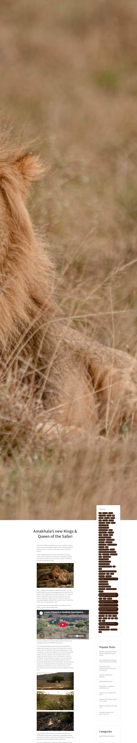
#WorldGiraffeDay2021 (105, 681)
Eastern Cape (107, 518)
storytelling (109, 598)
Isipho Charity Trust (103, 532)
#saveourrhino (108, 576)
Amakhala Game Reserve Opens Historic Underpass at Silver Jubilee (108, 653)
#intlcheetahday (102, 589)
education (113, 522)
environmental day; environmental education (107, 571)
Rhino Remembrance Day (103, 559)
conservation (105, 520)
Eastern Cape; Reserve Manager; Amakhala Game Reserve (108, 613)
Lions (112, 618)
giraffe (100, 631)
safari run (105, 618)
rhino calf (108, 522)
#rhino (108, 573)
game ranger (105, 535)
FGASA (100, 520)
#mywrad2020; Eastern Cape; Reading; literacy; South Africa (107, 605)
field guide (113, 518)
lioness (116, 618)
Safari (100, 513)
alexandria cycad (109, 542)
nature (103, 620)
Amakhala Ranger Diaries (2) (107, 736)
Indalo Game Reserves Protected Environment (107, 551)
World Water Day (102, 539)
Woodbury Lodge (102, 522)
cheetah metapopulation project (105, 537)
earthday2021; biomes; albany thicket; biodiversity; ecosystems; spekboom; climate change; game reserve (107, 623)
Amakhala (101, 591)
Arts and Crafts (111, 532)
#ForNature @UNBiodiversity (104, 629)
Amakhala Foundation (103, 530)
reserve (100, 618)
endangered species (102, 544)
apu (106, 615)
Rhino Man (109, 515)
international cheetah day (111, 589)
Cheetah (110, 535)
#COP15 (107, 627)
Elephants (111, 513)
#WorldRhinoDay (102, 573)
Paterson (110, 530)
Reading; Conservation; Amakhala (105, 566)
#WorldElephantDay (106, 556)
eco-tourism (111, 520)
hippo (100, 554)
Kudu (114, 566)
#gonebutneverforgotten (103, 581)
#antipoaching (101, 576)
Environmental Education (104, 549)
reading (100, 598)
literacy (104, 598)
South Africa (105, 513)
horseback (114, 615)
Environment (101, 547)
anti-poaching (101, 615)
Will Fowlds (101, 518)
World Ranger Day (106, 554)
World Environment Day (112, 544)
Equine (110, 615)
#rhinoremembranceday (103, 584)
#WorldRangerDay (113, 554)
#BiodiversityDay (102, 627)
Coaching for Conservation (104, 527)
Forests (106, 547)
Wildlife (100, 535)
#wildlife (112, 573)
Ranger (100, 556)
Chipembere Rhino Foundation (105, 561)
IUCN (100, 620)
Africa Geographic (102, 515)
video (113, 515)
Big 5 (109, 618)
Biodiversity (112, 549)
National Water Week (110, 539)
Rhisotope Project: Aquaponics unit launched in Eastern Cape (107, 668)
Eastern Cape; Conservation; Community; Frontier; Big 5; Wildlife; (108, 579)
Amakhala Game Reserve (103, 525)
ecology (100, 568)
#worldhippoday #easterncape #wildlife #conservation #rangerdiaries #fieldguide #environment (106, 601)
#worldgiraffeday (114, 629)
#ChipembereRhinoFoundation (105, 586)
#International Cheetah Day (104, 564)
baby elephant (101, 542)
